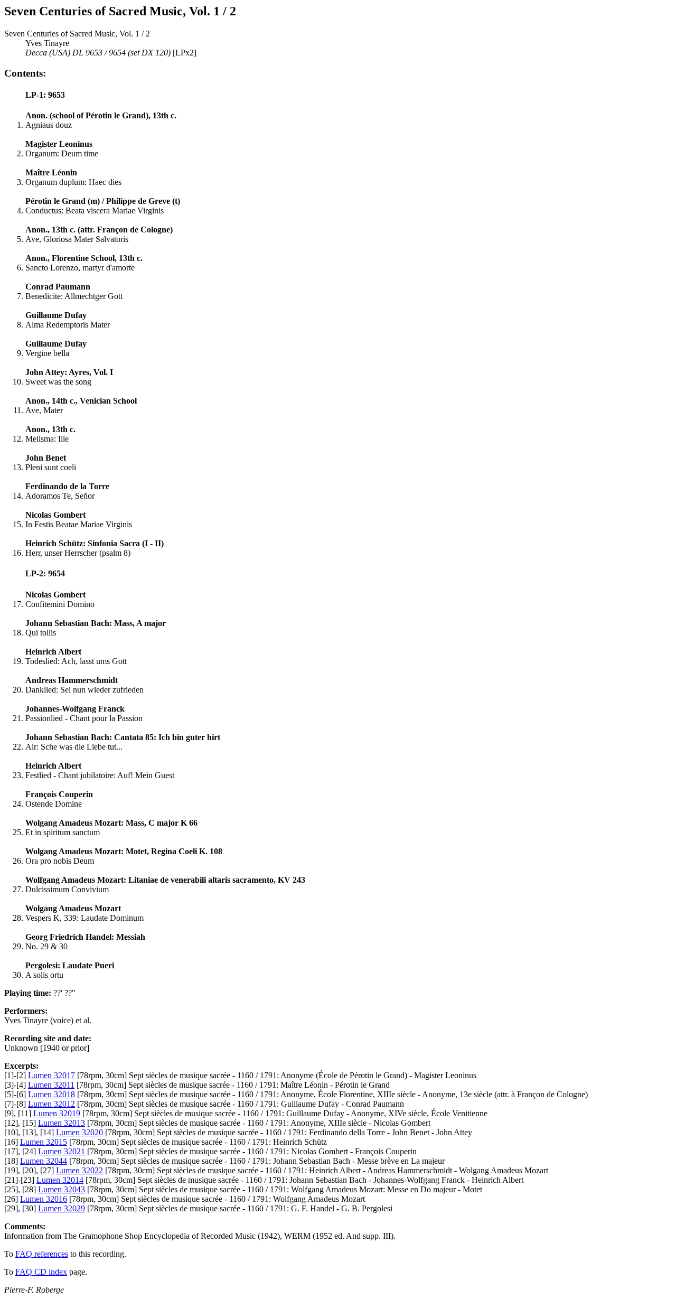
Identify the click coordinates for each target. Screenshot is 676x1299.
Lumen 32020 (79, 1132)
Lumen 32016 (43, 1198)
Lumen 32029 (61, 1208)
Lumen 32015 (43, 1141)
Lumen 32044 (43, 1160)
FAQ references (41, 1253)
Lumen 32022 (79, 1170)
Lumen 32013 (61, 1122)
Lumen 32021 (61, 1151)
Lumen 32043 (61, 1189)
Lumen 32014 (59, 1179)
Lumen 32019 (56, 1113)
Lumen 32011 (51, 1084)
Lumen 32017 (51, 1075)
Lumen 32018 (51, 1094)
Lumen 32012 (51, 1103)
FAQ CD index (41, 1271)
